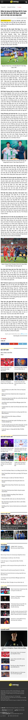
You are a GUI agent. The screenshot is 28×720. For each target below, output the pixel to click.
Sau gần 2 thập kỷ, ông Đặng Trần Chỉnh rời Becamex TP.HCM (12, 495)
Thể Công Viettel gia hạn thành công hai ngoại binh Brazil (13, 491)
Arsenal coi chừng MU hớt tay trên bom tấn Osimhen (18, 619)
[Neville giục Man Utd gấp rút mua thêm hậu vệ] (20, 362)
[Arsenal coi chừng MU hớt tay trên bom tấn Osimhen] (5, 621)
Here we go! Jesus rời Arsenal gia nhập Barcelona (6, 369)
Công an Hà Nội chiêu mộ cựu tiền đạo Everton (13, 499)
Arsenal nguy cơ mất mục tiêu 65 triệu (10, 558)
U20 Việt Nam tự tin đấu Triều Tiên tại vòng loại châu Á (14, 390)
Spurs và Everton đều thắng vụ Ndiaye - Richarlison (11, 417)
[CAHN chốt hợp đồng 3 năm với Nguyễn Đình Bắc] (20, 457)
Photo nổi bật (5, 514)
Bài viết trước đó (7, 437)
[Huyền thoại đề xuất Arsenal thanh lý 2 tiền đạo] (20, 376)
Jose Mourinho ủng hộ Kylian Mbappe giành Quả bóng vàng (14, 403)
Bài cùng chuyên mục (6, 353)
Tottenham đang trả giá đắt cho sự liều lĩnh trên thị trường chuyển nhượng (14, 399)
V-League (19, 7)
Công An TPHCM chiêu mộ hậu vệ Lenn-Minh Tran (6, 464)
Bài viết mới (5, 350)
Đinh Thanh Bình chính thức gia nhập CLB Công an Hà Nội (14, 474)
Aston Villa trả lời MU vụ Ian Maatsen (18, 659)
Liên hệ (4, 715)
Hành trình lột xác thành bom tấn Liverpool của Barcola (13, 394)
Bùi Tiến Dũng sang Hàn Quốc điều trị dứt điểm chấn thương (13, 502)
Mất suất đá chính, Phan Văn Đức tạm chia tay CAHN (13, 485)
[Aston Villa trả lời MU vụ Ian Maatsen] (5, 661)
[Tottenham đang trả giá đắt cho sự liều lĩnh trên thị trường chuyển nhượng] (5, 606)
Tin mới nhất (5, 629)
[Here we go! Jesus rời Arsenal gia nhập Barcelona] (7, 362)
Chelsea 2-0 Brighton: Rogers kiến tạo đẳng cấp (7, 382)
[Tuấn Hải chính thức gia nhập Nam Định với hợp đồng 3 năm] (20, 443)
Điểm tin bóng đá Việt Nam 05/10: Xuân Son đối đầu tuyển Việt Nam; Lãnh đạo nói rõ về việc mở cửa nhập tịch (14, 13)
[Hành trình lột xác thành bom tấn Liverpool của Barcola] (5, 591)
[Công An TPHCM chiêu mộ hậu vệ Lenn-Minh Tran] (7, 457)
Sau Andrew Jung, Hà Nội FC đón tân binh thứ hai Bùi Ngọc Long (7, 450)
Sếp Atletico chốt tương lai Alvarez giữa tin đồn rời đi (13, 566)
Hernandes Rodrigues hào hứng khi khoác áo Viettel (13, 481)
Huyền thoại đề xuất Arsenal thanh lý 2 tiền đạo (20, 383)
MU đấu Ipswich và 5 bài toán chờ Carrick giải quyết (18, 673)
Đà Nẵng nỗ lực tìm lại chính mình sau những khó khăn (14, 506)
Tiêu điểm (4, 587)
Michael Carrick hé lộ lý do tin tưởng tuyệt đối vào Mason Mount (14, 412)
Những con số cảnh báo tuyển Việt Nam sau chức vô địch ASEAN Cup (14, 421)
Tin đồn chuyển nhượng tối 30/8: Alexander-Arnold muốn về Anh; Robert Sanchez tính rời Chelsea (14, 425)
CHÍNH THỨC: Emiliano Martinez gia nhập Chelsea (17, 547)
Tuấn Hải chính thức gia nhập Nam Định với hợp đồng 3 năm (20, 450)
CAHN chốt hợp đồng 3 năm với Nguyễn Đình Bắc (20, 464)
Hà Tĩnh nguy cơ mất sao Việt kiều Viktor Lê (13, 477)
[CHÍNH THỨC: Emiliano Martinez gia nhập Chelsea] (5, 549)
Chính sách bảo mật (13, 715)
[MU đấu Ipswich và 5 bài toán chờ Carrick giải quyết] (5, 674)
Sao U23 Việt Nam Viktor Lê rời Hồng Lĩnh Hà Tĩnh (14, 470)
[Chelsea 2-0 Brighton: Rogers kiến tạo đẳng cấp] (7, 376)
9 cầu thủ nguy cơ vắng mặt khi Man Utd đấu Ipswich (13, 429)
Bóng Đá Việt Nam (11, 7)
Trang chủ (3, 7)
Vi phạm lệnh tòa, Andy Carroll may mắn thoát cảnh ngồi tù (14, 407)
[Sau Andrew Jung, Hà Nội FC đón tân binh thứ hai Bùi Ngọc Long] (7, 443)
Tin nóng (4, 545)
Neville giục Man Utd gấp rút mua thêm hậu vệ (20, 368)
